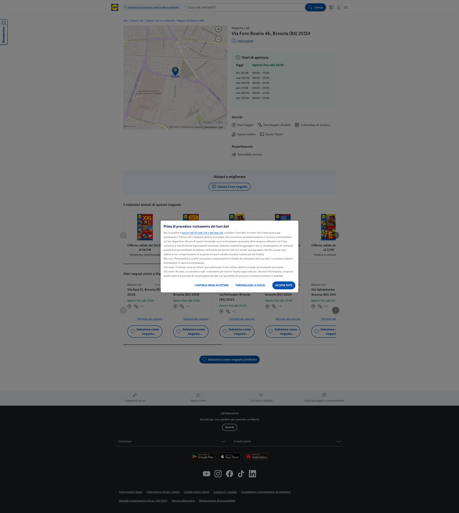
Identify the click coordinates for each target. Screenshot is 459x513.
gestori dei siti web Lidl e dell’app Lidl (202, 232)
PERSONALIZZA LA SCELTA (250, 285)
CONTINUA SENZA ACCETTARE (212, 285)
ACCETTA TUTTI (283, 285)
